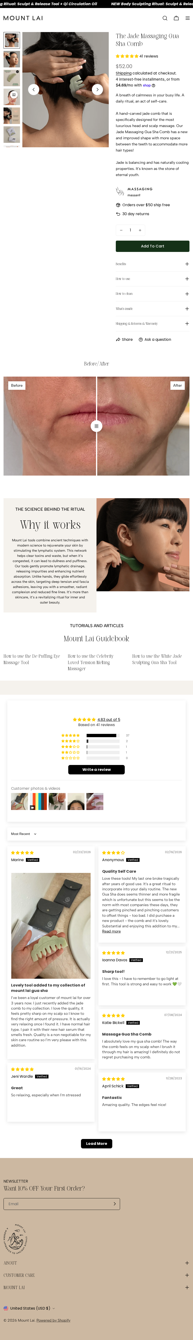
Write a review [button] (96, 769)
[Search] (165, 18)
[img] (22, 852)
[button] (127, 56)
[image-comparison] (96, 426)
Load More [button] (96, 1143)
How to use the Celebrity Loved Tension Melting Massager (91, 662)
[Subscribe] (115, 1204)
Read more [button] (111, 931)
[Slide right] (97, 89)
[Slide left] (33, 89)
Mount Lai (26, 1320)
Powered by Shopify (53, 1320)
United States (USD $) (30, 1308)
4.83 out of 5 (108, 719)
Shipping (124, 73)
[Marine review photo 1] (51, 926)
